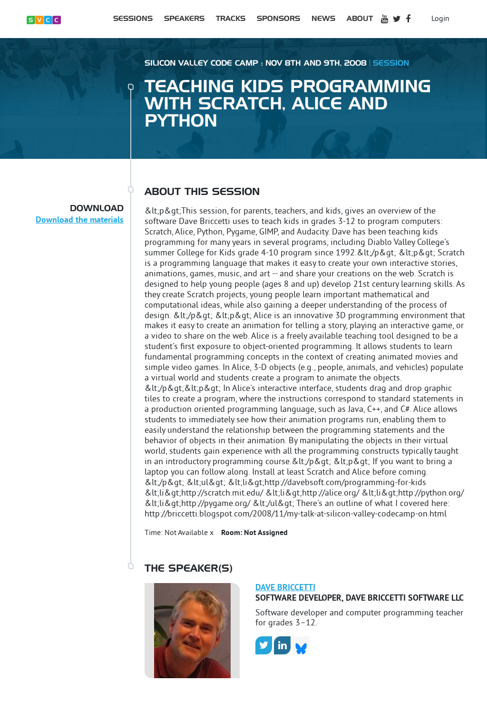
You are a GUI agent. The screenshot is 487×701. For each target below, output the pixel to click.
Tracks (230, 18)
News (323, 18)
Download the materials (80, 220)
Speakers (184, 18)
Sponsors (278, 18)
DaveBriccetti (285, 588)
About (360, 18)
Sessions (133, 18)
